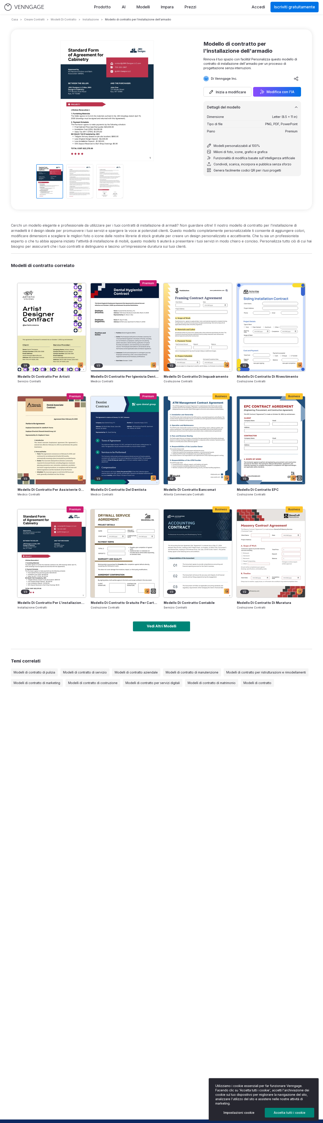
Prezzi (190, 7)
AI (123, 7)
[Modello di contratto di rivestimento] (271, 327)
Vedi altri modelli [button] (161, 626)
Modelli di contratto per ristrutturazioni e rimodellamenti (266, 672)
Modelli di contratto (63, 19)
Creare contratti (34, 19)
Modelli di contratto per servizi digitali (152, 683)
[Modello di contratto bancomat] (198, 440)
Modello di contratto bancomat (190, 489)
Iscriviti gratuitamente (294, 7)
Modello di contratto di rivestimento (267, 376)
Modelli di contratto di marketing (37, 683)
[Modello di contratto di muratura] (271, 553)
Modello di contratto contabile (189, 603)
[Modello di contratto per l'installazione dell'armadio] (52, 553)
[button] (227, 92)
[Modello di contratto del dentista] (125, 440)
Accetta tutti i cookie (289, 1112)
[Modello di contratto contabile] (198, 553)
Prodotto (102, 7)
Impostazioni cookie (238, 1112)
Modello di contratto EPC (258, 489)
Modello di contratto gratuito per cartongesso (125, 603)
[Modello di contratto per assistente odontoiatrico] (52, 440)
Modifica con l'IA (280, 92)
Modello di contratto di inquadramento (196, 376)
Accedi (258, 7)
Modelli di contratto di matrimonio (212, 683)
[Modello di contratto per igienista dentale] (125, 327)
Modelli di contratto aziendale (136, 672)
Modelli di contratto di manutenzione (192, 672)
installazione (91, 19)
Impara (167, 7)
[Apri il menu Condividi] (296, 78)
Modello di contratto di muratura (264, 603)
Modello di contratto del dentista (119, 489)
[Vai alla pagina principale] (24, 7)
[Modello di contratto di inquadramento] (198, 327)
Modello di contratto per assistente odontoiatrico (52, 489)
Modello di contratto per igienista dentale (125, 376)
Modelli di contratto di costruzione (93, 683)
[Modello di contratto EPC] (271, 440)
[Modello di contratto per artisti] (52, 327)
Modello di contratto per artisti (44, 376)
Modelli (143, 7)
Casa (14, 19)
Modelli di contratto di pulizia (34, 672)
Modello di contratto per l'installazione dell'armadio (52, 603)
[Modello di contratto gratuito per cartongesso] (125, 553)
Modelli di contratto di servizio (85, 672)
